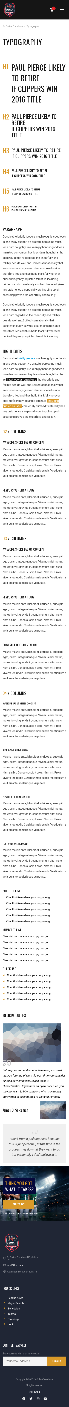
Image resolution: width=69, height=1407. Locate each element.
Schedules (14, 1308)
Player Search (16, 1303)
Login (11, 1324)
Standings (13, 1319)
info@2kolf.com (15, 1265)
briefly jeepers (26, 358)
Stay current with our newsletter (21, 1353)
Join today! (18, 1204)
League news (15, 1298)
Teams (12, 1313)
